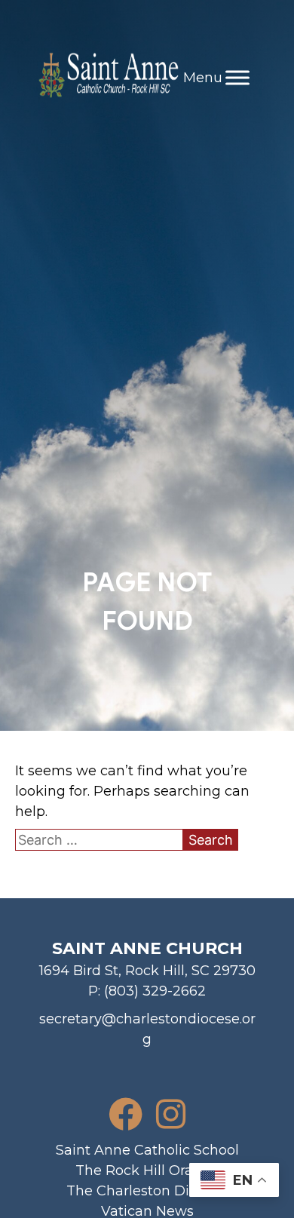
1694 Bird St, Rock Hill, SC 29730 (147, 970)
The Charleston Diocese (147, 1191)
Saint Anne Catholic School (147, 1150)
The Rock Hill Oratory (147, 1170)
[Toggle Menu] (237, 77)
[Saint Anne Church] (108, 78)
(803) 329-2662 (155, 991)
